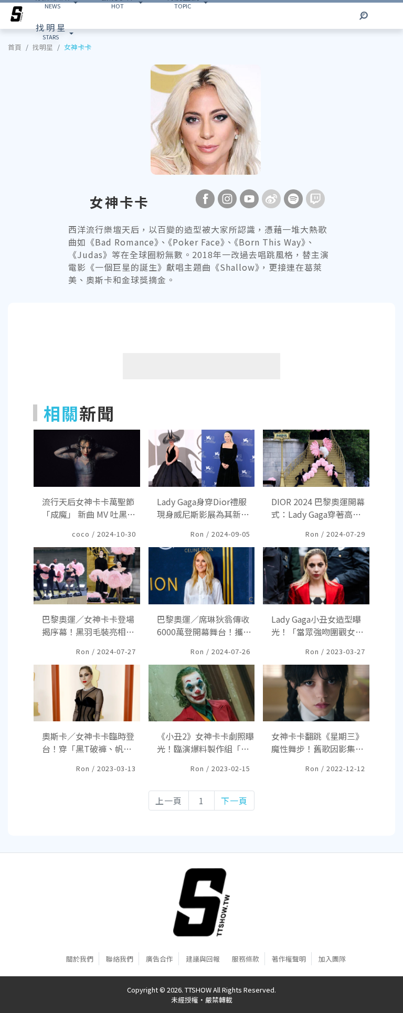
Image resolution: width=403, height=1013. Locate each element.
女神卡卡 (77, 47)
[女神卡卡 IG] (227, 198)
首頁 (15, 47)
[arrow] (16, 15)
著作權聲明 (289, 959)
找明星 (43, 47)
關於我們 (79, 959)
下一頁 (234, 800)
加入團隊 (332, 959)
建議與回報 (203, 959)
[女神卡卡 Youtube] (249, 198)
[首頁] (201, 902)
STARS (50, 31)
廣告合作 (159, 959)
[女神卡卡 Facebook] (205, 198)
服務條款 (245, 959)
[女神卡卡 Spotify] (293, 198)
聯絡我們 (119, 959)
